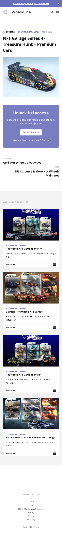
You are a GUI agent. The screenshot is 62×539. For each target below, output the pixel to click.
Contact (31, 505)
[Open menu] (57, 12)
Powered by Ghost (31, 527)
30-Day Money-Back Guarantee (31, 509)
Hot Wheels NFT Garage (28, 32)
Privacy (31, 512)
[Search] (52, 12)
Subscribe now (31, 132)
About (31, 501)
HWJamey (9, 32)
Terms (31, 516)
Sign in (45, 140)
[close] (58, 3)
